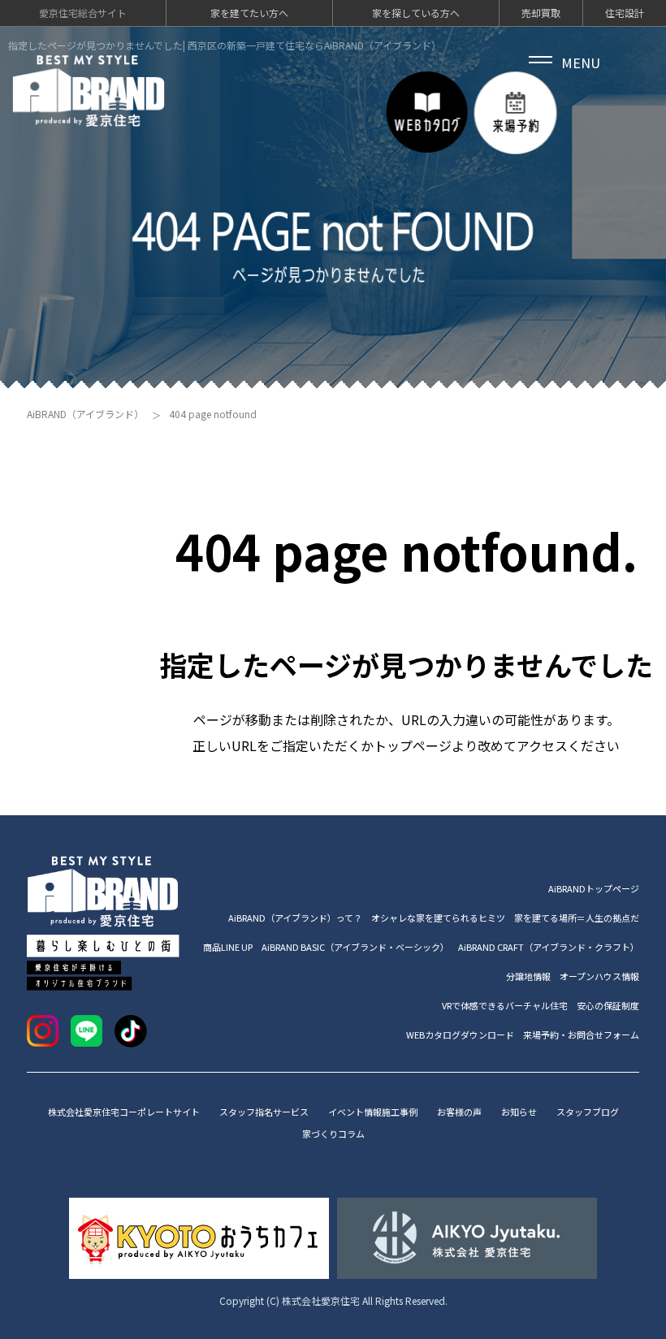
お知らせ (519, 1111)
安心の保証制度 (608, 1005)
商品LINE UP (228, 946)
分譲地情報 (528, 976)
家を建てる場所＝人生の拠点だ (576, 917)
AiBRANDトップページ (593, 888)
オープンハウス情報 (599, 976)
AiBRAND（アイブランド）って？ (295, 917)
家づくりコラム (333, 1133)
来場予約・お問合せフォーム (581, 1034)
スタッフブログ (587, 1111)
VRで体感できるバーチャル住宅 (505, 1005)
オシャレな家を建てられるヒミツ (438, 917)
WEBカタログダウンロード (460, 1034)
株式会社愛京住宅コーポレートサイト (124, 1111)
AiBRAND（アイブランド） (85, 414)
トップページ (413, 745)
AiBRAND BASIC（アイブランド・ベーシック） (355, 946)
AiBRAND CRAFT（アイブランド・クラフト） (548, 946)
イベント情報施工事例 (372, 1111)
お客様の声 (459, 1111)
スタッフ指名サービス (264, 1111)
